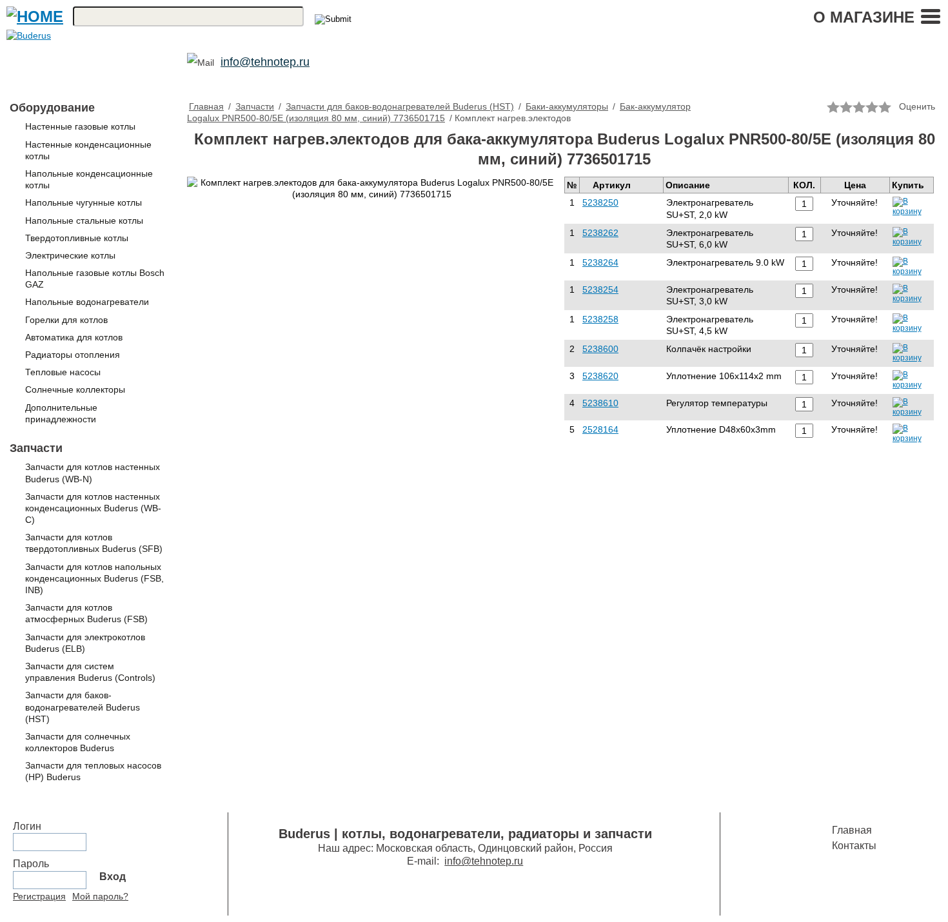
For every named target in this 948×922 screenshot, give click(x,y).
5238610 (600, 403)
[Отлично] (884, 107)
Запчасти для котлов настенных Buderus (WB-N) (92, 473)
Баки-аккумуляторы (567, 106)
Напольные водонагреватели (87, 302)
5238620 (600, 376)
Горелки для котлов (66, 320)
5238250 (600, 202)
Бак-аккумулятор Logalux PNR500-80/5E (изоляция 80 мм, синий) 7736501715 (439, 112)
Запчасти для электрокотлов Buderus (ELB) (85, 643)
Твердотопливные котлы (76, 238)
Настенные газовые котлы (80, 126)
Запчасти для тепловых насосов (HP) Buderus (93, 771)
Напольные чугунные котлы (83, 202)
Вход (112, 876)
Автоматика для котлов (74, 337)
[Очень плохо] (833, 107)
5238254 (600, 289)
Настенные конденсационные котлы (88, 150)
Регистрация (39, 896)
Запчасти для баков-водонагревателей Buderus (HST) (82, 706)
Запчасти (36, 448)
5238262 (600, 233)
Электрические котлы (70, 255)
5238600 (600, 349)
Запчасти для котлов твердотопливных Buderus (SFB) (94, 543)
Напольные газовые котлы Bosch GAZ (94, 278)
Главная (206, 106)
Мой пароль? (100, 896)
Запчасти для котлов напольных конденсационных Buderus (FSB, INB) (94, 578)
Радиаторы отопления (72, 354)
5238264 (600, 262)
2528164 (600, 429)
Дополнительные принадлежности (61, 413)
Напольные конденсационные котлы (89, 179)
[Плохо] (846, 107)
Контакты (854, 845)
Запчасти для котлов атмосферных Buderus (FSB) (86, 613)
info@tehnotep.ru (265, 61)
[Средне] (859, 107)
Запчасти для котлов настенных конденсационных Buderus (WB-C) (93, 508)
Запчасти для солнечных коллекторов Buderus (77, 742)
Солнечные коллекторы (75, 389)
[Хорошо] (871, 107)
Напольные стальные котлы (84, 220)
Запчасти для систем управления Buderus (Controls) (90, 672)
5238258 (600, 319)
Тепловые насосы (63, 372)
